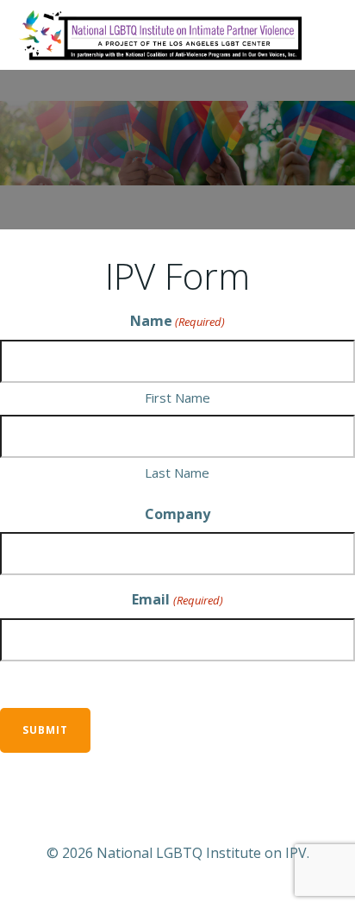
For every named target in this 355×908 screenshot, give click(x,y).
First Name (177, 397)
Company (177, 513)
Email (177, 599)
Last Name (177, 472)
